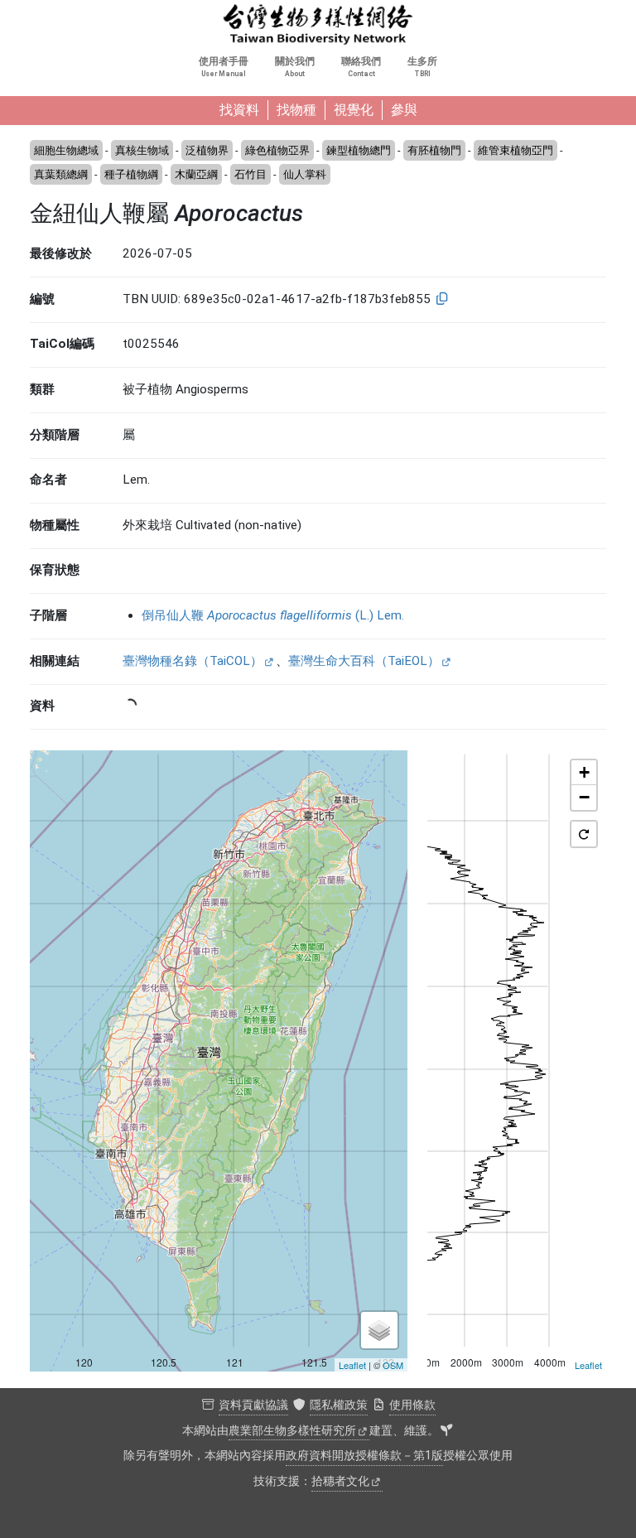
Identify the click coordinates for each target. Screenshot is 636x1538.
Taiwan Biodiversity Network (318, 25)
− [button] (584, 797)
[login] (446, 1431)
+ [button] (584, 772)
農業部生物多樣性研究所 (292, 1431)
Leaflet (352, 1365)
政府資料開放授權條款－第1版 (364, 1456)
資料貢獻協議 (253, 1405)
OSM (393, 1365)
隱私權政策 (339, 1405)
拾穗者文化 (340, 1481)
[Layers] (379, 1330)
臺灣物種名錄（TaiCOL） (193, 660)
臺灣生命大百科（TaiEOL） (364, 660)
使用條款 (412, 1405)
